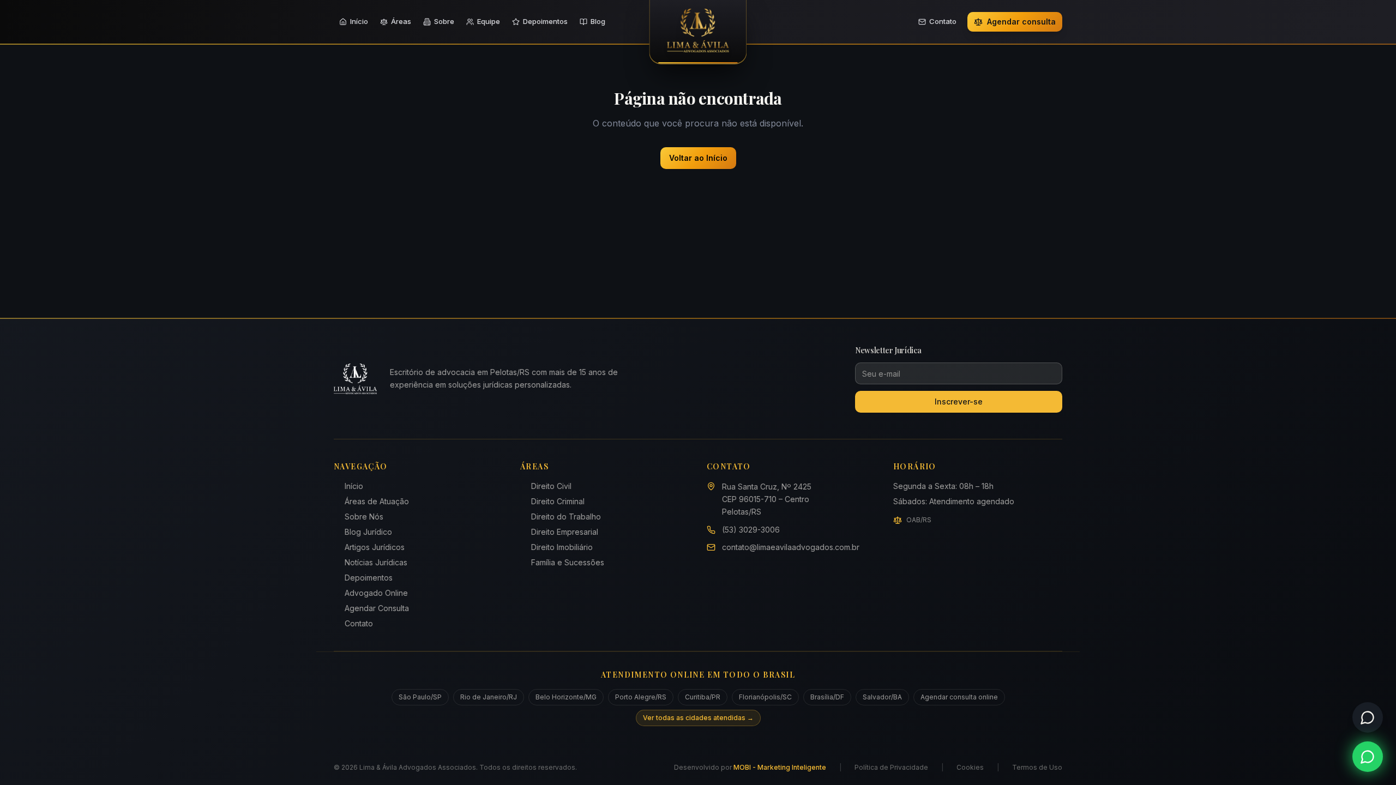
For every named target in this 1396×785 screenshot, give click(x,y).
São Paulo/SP (420, 697)
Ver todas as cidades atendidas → (698, 718)
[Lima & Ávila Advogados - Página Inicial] (698, 32)
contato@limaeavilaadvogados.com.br (790, 547)
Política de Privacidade (891, 767)
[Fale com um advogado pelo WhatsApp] (1367, 756)
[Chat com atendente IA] (1367, 717)
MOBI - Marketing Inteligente (779, 767)
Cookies (970, 767)
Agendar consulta (1021, 21)
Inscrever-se (959, 401)
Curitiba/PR (702, 697)
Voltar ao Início (698, 157)
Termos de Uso (1037, 767)
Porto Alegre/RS (640, 697)
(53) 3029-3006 (751, 529)
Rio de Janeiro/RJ (488, 697)
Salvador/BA (882, 697)
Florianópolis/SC (765, 697)
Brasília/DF (827, 697)
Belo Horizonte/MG (566, 697)
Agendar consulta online (959, 697)
